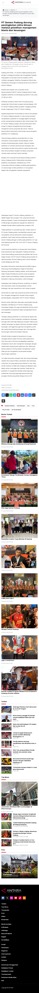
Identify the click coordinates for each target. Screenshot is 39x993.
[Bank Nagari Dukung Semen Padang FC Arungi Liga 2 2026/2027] (19, 647)
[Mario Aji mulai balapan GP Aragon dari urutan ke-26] (6, 727)
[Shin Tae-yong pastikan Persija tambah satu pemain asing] (6, 753)
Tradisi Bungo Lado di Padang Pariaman (17, 873)
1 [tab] (14, 880)
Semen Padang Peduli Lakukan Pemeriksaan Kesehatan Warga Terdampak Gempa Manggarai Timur (19, 475)
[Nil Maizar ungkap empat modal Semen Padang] (18, 556)
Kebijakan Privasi (7, 968)
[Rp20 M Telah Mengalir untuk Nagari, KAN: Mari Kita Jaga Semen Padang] (19, 495)
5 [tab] (25, 880)
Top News (5, 777)
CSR (28, 405)
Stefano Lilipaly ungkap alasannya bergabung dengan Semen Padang (18, 628)
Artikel (3, 957)
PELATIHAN (6, 409)
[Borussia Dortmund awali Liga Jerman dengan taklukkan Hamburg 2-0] (6, 761)
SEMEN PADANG (10, 405)
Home (6, 10)
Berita (13, 10)
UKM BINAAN (21, 405)
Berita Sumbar (6, 924)
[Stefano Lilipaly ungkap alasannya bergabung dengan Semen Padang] (19, 616)
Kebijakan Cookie (7, 971)
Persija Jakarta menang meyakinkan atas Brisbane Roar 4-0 (25, 743)
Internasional (6, 954)
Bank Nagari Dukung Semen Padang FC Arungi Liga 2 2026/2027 (18, 659)
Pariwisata (5, 947)
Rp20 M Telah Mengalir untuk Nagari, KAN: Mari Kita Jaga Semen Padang (18, 507)
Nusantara (4, 919)
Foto (3, 850)
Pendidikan (5, 940)
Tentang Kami (6, 974)
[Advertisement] (19, 192)
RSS (2, 980)
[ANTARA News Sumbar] (21, 2)
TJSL (33, 405)
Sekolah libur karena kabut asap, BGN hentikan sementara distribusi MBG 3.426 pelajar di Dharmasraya (18, 807)
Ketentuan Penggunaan (9, 965)
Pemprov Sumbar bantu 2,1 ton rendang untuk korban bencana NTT (24, 842)
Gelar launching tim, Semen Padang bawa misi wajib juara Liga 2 (18, 597)
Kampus (4, 960)
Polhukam (4, 927)
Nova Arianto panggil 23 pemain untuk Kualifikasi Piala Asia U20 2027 (24, 717)
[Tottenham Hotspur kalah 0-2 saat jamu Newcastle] (6, 770)
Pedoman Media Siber (9, 977)
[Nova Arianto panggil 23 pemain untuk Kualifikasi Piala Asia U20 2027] (6, 718)
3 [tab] (19, 880)
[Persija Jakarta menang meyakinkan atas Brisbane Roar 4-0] (6, 744)
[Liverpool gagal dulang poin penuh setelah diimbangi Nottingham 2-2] (6, 735)
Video (3, 916)
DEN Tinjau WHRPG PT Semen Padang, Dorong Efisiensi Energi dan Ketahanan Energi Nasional (18, 443)
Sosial (3, 944)
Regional (4, 951)
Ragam (3, 937)
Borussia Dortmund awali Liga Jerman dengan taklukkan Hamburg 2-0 (23, 760)
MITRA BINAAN (16, 409)
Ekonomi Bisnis (6, 933)
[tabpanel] (19, 866)
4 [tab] (22, 880)
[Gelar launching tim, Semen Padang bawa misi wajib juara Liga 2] (19, 585)
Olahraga (4, 930)
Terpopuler (5, 910)
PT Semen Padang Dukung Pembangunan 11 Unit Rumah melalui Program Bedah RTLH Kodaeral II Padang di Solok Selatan (19, 691)
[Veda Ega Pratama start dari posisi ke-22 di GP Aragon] (6, 709)
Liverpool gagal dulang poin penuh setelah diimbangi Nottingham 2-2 (22, 734)
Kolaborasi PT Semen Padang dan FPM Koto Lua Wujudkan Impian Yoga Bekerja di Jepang (19, 538)
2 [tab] (17, 880)
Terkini (4, 701)
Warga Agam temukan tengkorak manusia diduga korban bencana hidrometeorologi (24, 816)
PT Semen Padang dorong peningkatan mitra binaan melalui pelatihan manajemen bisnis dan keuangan (18, 13)
